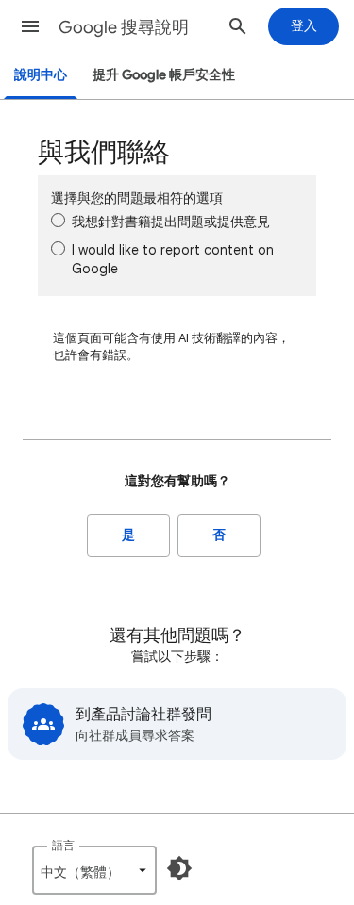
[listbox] (94, 870)
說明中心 (40, 75)
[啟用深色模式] (179, 868)
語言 (63, 845)
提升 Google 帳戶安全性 (164, 75)
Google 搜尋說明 (124, 27)
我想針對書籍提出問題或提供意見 (171, 221)
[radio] (58, 220)
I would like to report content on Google (173, 259)
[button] (30, 26)
